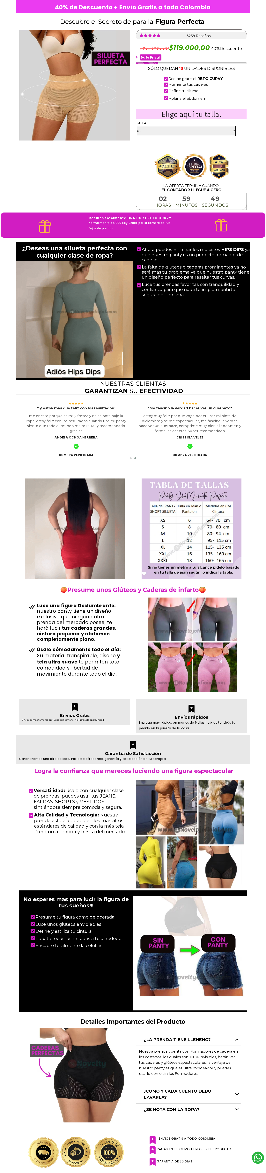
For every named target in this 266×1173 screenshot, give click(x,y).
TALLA (141, 123)
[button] (130, 458)
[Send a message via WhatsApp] (258, 1158)
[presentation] (13, 428)
